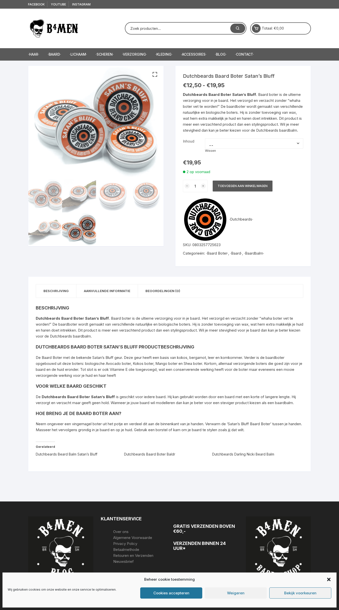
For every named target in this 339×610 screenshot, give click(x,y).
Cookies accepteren (171, 593)
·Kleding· (163, 54)
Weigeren (235, 593)
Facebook (36, 4)
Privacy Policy (125, 543)
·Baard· (54, 54)
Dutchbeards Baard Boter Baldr (149, 454)
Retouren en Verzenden (133, 555)
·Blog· (221, 54)
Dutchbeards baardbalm (276, 130)
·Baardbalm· (254, 253)
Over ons (121, 531)
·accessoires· (193, 54)
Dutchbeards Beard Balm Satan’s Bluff (66, 454)
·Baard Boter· (217, 253)
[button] (328, 579)
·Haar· (33, 54)
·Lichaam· (78, 54)
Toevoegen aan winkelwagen (243, 186)
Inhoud (188, 141)
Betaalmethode (126, 549)
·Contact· (244, 54)
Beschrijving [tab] (56, 291)
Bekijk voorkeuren (300, 593)
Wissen (210, 150)
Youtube (58, 4)
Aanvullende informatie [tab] (107, 291)
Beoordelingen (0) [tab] (162, 291)
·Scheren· (105, 54)
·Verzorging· (134, 54)
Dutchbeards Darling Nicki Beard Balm (243, 454)
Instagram (81, 4)
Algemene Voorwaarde (132, 537)
